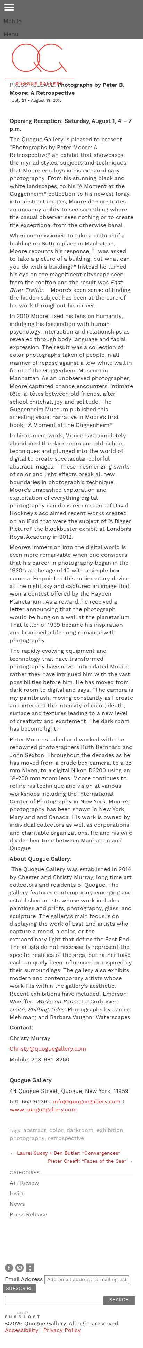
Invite (17, 1193)
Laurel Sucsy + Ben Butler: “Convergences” (65, 1153)
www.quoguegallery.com (43, 1109)
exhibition (109, 1130)
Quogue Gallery (39, 64)
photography (27, 1138)
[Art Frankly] (30, 1267)
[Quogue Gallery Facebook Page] (9, 1267)
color (56, 1130)
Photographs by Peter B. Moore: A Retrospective (67, 89)
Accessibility (22, 1330)
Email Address (24, 1279)
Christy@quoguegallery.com (48, 1049)
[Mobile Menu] (9, 7)
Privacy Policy (62, 1330)
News (17, 1204)
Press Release (28, 1215)
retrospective (66, 1138)
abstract (34, 1130)
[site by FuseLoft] (22, 1315)
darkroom (80, 1130)
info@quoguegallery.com (86, 1101)
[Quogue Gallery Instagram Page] (19, 1267)
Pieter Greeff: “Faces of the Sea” (90, 1161)
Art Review (24, 1183)
